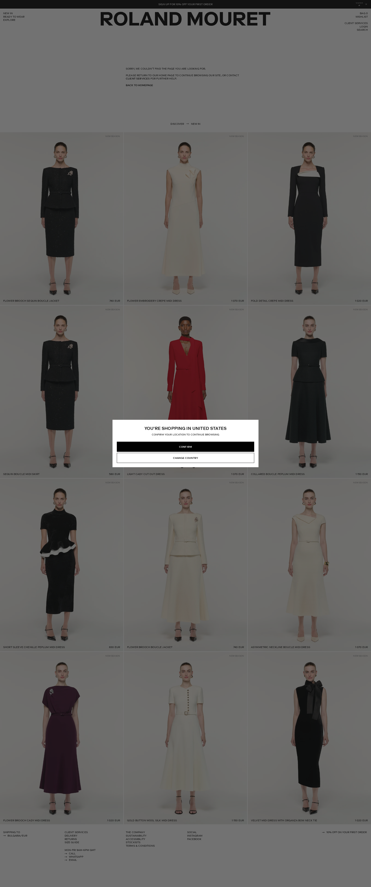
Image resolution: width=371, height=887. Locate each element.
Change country (185, 457)
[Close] (255, 423)
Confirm (185, 446)
